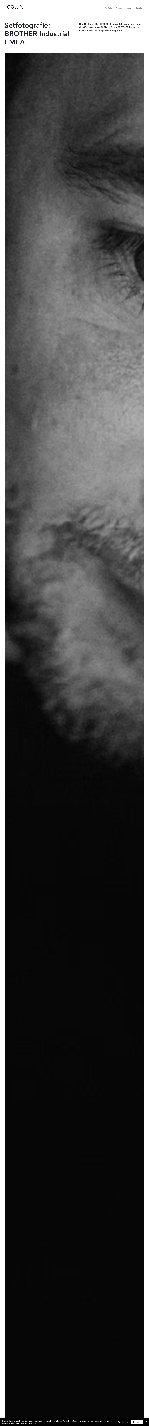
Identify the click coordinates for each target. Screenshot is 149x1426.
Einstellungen (123, 1422)
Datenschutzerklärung (28, 1423)
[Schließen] (146, 1422)
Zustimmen (137, 1422)
